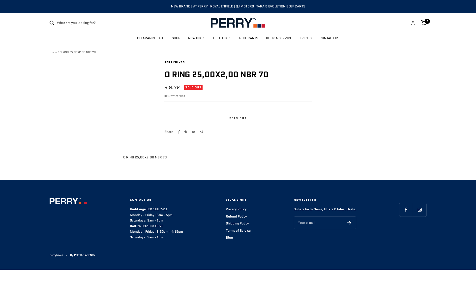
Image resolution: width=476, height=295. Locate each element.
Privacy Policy (236, 209)
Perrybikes (174, 62)
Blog (229, 237)
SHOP (176, 38)
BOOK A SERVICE (279, 38)
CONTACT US (329, 38)
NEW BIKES (196, 38)
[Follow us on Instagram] (419, 210)
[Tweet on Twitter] (193, 132)
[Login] (413, 23)
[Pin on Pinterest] (185, 132)
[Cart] (423, 22)
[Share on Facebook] (179, 132)
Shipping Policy (237, 223)
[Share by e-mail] (201, 132)
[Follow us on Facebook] (406, 210)
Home (53, 52)
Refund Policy (236, 216)
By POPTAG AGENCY (82, 255)
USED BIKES (222, 38)
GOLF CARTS (248, 38)
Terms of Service (238, 230)
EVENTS (306, 38)
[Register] (349, 222)
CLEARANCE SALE (150, 38)
